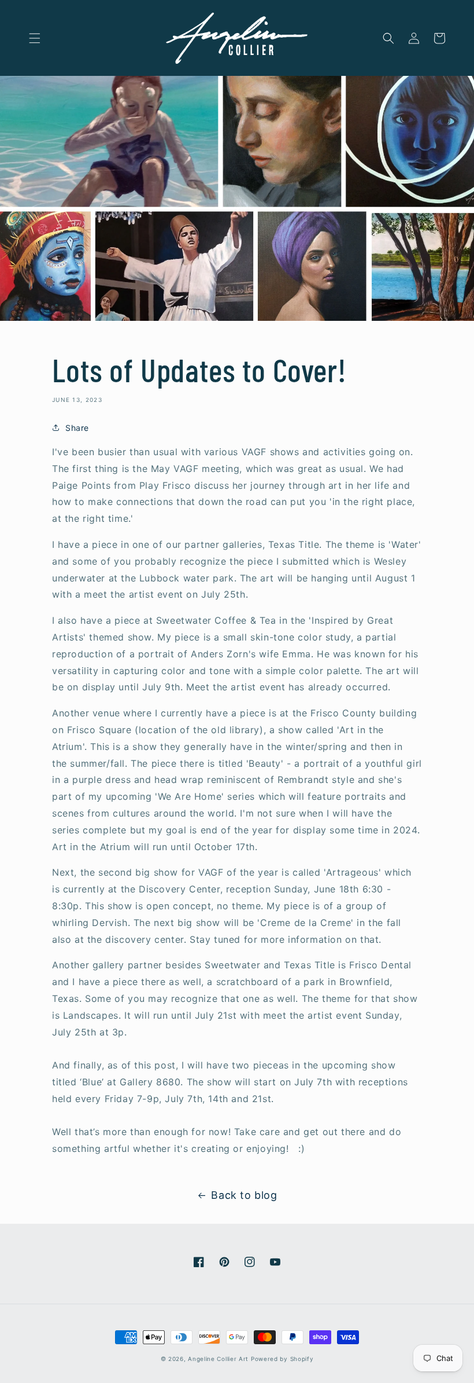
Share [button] (77, 428)
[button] (34, 38)
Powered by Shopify (282, 1358)
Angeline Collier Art (218, 1358)
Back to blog (244, 1195)
